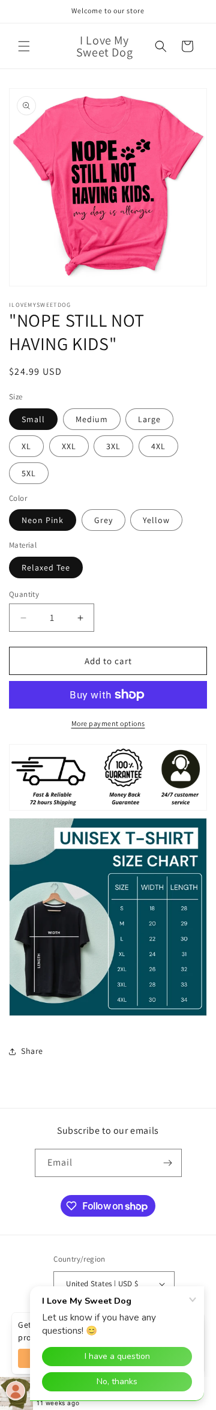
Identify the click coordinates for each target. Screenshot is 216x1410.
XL (26, 446)
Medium (92, 419)
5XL (29, 473)
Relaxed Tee (46, 567)
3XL (113, 446)
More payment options (108, 723)
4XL (158, 446)
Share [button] (32, 1050)
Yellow (156, 520)
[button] (24, 46)
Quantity (24, 594)
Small (33, 419)
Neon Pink (43, 520)
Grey (103, 520)
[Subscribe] (168, 1163)
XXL (69, 446)
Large (149, 419)
